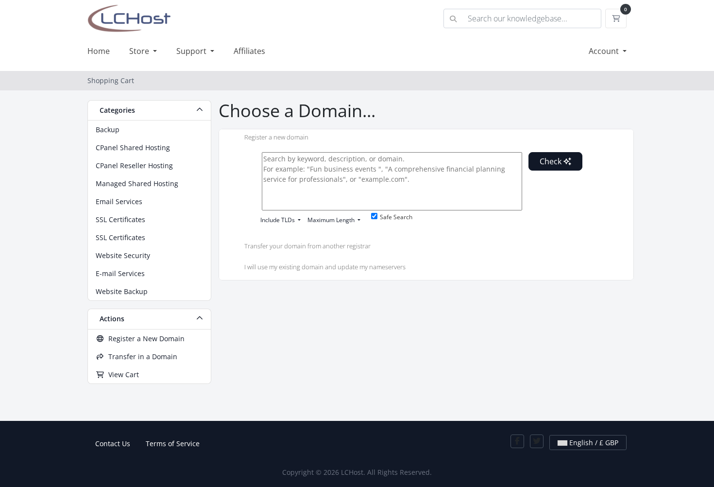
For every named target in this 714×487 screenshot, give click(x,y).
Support (192, 51)
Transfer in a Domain (140, 356)
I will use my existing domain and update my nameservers (325, 267)
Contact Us (112, 443)
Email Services (119, 201)
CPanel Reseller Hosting (134, 165)
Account (605, 51)
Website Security (123, 255)
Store (140, 51)
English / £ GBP (592, 442)
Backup (107, 129)
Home (98, 51)
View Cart (121, 374)
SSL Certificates (120, 219)
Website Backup (122, 291)
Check (551, 161)
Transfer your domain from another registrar (307, 246)
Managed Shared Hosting (137, 183)
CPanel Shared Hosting (133, 147)
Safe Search (396, 217)
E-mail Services (120, 273)
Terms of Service (173, 443)
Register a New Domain (144, 338)
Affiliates (249, 51)
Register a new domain (276, 137)
